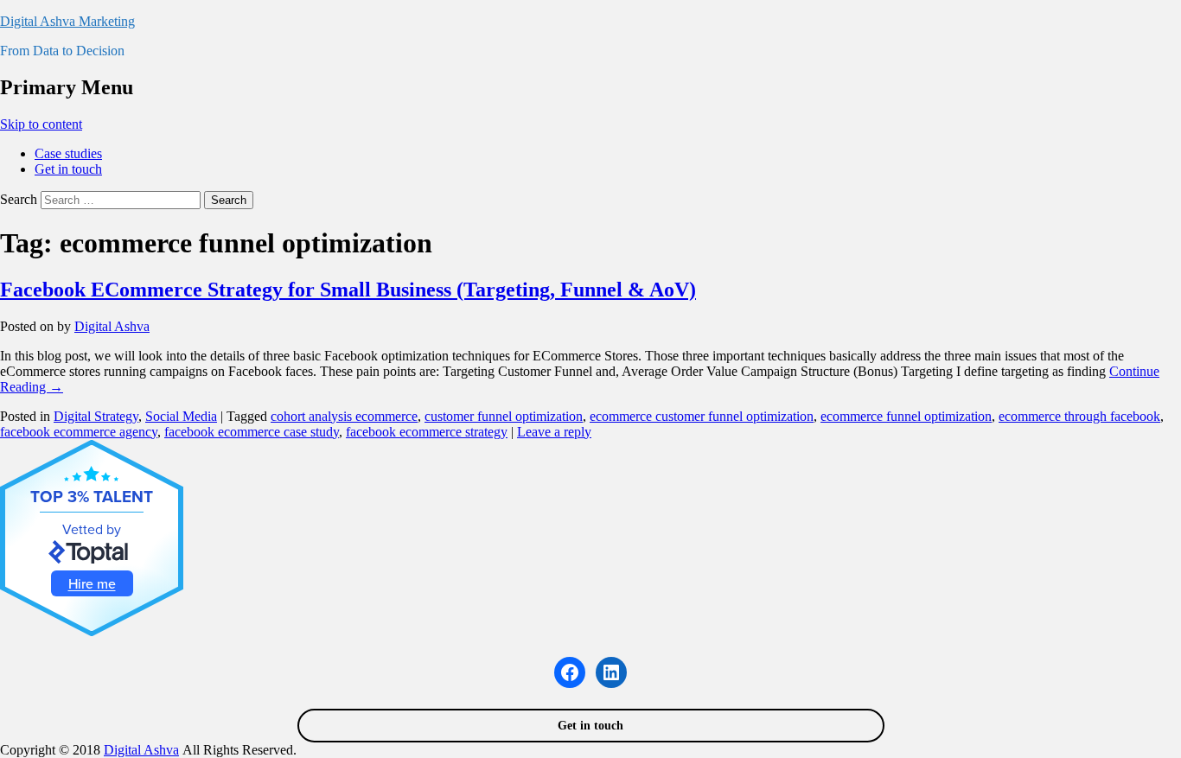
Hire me (92, 583)
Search (18, 199)
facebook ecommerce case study (251, 431)
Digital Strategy (96, 416)
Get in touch (68, 169)
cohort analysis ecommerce (344, 416)
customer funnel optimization (504, 416)
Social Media (181, 416)
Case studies (68, 153)
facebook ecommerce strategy (427, 431)
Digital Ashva (112, 326)
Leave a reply (554, 431)
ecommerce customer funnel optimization (702, 416)
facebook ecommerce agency (78, 431)
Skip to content (41, 124)
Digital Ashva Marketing (67, 21)
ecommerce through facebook (1079, 416)
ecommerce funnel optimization (906, 416)
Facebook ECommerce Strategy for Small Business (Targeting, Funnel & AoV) (348, 289)
